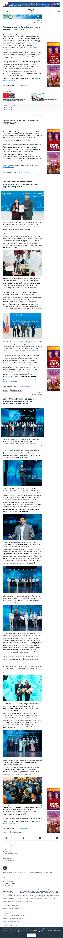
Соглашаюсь (31, 935)
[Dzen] (40, 838)
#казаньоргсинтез (16, 390)
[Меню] (59, 11)
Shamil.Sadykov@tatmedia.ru (10, 925)
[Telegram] (23, 838)
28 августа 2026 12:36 (37, 394)
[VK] (6, 838)
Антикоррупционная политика (10, 911)
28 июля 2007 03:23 (37, 22)
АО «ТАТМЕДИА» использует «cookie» (12, 914)
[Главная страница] (31, 10)
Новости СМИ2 (9, 107)
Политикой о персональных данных (28, 931)
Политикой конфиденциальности (48, 931)
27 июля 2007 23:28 (37, 115)
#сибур (5, 390)
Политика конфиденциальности (11, 921)
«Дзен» (20, 85)
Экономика (39, 20)
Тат (12, 11)
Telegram (27, 85)
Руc (4, 11)
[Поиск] (49, 11)
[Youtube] (57, 838)
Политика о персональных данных (11, 908)
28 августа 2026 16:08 (37, 177)
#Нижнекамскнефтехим (17, 832)
